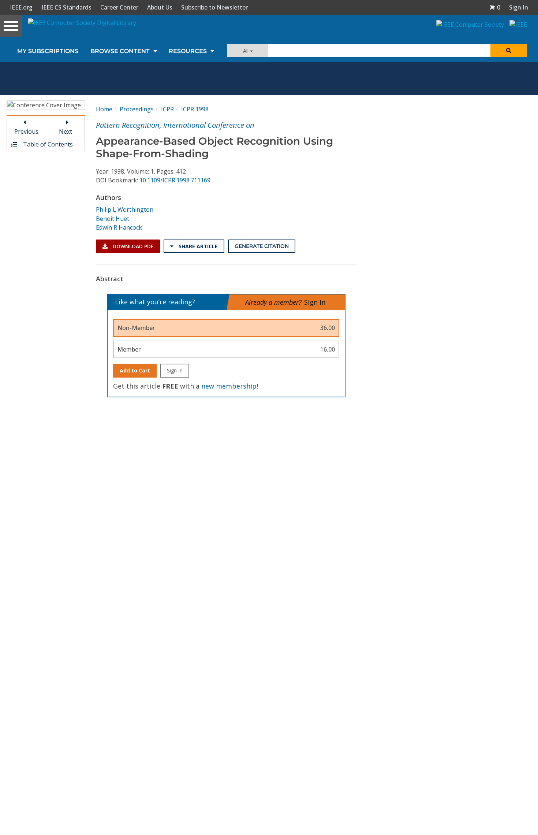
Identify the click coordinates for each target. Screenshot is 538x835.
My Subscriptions (47, 51)
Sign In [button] (518, 7)
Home (104, 109)
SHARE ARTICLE (197, 246)
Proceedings (137, 109)
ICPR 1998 (195, 109)
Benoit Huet (112, 219)
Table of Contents (47, 144)
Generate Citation (262, 246)
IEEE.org (21, 7)
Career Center (119, 7)
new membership (229, 386)
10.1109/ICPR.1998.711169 (174, 180)
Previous (26, 131)
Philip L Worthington (124, 209)
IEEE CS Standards (66, 7)
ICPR (167, 109)
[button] (495, 7)
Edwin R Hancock (119, 227)
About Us (159, 7)
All (246, 50)
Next (65, 131)
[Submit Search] (508, 50)
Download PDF (132, 246)
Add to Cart (135, 370)
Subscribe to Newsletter (214, 7)
